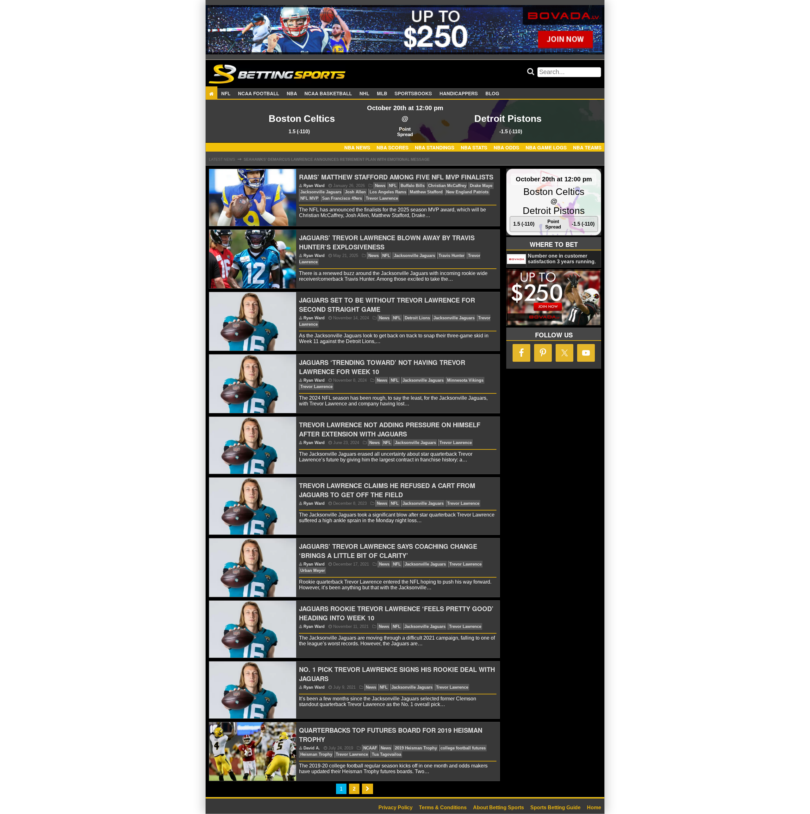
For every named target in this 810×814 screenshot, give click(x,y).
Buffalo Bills (413, 185)
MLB (382, 93)
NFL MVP (309, 198)
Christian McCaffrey (447, 185)
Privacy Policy (395, 807)
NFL (225, 93)
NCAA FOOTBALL (258, 93)
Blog (492, 93)
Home (594, 807)
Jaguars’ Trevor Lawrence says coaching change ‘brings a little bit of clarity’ (388, 551)
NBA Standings (434, 147)
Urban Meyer (312, 570)
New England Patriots (467, 192)
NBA (292, 93)
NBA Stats (474, 147)
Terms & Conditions (443, 807)
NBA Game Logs (546, 147)
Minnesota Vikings (465, 380)
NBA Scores (392, 147)
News (380, 185)
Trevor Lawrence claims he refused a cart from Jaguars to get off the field (387, 490)
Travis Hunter (451, 255)
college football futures (463, 748)
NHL (364, 93)
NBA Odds (506, 147)
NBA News (357, 147)
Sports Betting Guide (555, 807)
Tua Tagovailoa (386, 754)
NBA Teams (587, 147)
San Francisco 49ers (342, 198)
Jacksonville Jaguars (320, 192)
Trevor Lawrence (382, 198)
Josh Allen (355, 192)
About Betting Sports (498, 807)
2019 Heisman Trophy (416, 748)
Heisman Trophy (316, 754)
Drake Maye (481, 185)
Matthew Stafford (426, 192)
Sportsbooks (413, 93)
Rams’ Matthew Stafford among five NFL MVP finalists (396, 176)
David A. (311, 748)
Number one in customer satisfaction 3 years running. (562, 258)
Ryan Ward (314, 185)
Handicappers (458, 93)
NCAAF (370, 748)
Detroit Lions (417, 318)
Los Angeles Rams (388, 192)
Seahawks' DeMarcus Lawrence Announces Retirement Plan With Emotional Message (337, 154)
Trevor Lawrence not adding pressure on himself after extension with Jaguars (389, 429)
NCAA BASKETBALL (328, 93)
